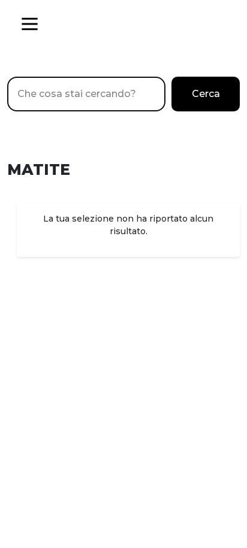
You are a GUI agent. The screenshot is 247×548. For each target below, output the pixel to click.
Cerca (206, 93)
